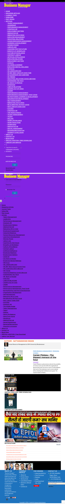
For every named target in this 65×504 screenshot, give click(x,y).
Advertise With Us (40, 473)
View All (58, 444)
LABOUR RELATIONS (14, 87)
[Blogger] (15, 497)
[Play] (5, 441)
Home (8, 11)
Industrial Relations (15, 39)
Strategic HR (12, 29)
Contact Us (10, 136)
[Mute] (57, 441)
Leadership (11, 25)
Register (9, 168)
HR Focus (10, 69)
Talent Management (15, 23)
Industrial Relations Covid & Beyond (21, 79)
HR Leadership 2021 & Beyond (18, 75)
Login (36, 479)
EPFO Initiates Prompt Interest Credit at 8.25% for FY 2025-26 (16, 445)
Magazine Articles (13, 13)
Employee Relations (15, 59)
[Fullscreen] (59, 441)
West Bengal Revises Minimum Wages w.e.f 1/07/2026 (15, 447)
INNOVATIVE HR (12, 33)
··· (6, 144)
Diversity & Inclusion (15, 132)
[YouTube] (13, 497)
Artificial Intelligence (16, 57)
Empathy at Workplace (16, 51)
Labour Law (12, 47)
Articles (9, 21)
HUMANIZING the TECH (15, 81)
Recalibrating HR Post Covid (18, 104)
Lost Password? (15, 196)
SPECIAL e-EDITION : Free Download (19, 140)
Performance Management (17, 27)
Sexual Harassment (15, 128)
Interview (11, 85)
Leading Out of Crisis (15, 89)
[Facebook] (7, 497)
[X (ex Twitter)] (11, 497)
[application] (33, 426)
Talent (10, 116)
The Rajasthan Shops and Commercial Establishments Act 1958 (16, 454)
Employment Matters (15, 31)
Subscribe (9, 17)
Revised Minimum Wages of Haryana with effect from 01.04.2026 (16, 456)
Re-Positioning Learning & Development (22, 97)
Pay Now (36, 485)
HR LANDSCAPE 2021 (14, 71)
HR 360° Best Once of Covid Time (19, 73)
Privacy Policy (25, 476)
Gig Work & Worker (14, 65)
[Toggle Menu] (0, 203)
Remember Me (11, 161)
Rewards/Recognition (15, 130)
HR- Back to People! (14, 83)
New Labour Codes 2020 (16, 106)
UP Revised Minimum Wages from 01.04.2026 (13, 452)
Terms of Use (24, 478)
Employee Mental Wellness (17, 67)
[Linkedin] (9, 497)
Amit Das (33, 469)
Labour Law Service (13, 142)
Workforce (11, 124)
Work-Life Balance (14, 120)
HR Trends (11, 77)
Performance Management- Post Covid (22, 95)
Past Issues (10, 19)
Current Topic (11, 15)
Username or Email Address (12, 150)
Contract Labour (14, 55)
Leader (10, 91)
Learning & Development (16, 43)
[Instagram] (7, 499)
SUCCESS (10, 108)
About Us (9, 134)
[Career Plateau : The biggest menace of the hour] (13, 355)
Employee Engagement (16, 37)
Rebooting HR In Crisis (15, 35)
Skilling (10, 118)
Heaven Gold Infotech (40, 502)
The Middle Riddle (14, 112)
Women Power (13, 45)
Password (9, 156)
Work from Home (14, 122)
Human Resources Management (19, 41)
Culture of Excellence (16, 53)
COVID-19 (10, 63)
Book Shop (10, 138)
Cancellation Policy (26, 480)
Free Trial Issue (39, 475)
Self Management (14, 100)
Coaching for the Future (17, 49)
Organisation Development (18, 99)
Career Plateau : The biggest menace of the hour (44, 357)
